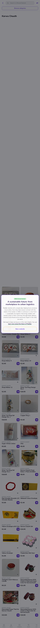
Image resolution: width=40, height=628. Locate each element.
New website (20, 329)
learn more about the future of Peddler (20, 324)
